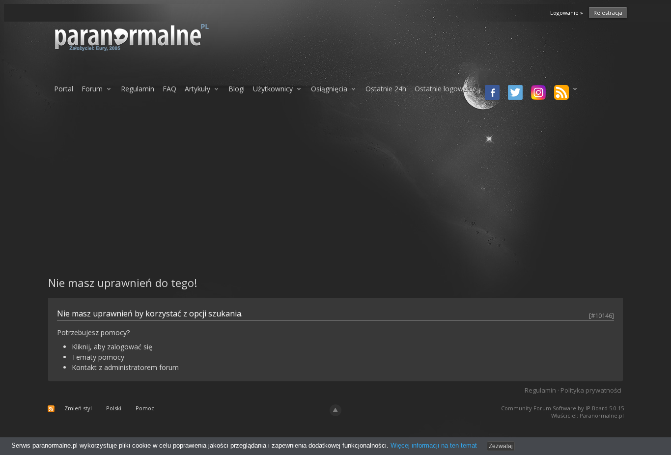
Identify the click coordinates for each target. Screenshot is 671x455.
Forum (92, 88)
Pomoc (145, 408)
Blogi (236, 88)
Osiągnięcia (329, 88)
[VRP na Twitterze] (513, 93)
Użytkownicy (273, 88)
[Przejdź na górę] (335, 410)
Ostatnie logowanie (445, 88)
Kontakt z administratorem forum (125, 367)
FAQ (169, 88)
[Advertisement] (335, 188)
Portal (63, 88)
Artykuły (197, 88)
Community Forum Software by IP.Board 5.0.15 (562, 408)
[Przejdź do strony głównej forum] (157, 37)
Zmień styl (78, 408)
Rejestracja (607, 12)
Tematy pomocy (98, 357)
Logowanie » (566, 12)
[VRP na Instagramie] (536, 93)
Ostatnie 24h (385, 88)
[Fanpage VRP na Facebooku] (490, 93)
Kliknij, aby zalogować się (112, 346)
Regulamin (137, 88)
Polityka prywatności (590, 390)
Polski (113, 408)
